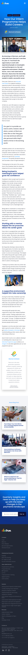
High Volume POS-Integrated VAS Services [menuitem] (12, 603)
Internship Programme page (9, 342)
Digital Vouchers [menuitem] (6, 576)
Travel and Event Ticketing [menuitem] (8, 574)
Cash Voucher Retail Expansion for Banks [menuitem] (11, 599)
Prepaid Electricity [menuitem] (6, 569)
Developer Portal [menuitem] (6, 620)
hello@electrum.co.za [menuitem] (7, 633)
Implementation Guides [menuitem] (7, 612)
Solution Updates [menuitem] (6, 614)
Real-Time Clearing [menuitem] (6, 557)
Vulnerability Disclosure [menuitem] (6, 647)
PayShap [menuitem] (4, 555)
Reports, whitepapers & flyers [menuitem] (9, 616)
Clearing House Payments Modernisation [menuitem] (11, 586)
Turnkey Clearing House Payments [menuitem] (10, 588)
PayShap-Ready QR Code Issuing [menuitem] (9, 592)
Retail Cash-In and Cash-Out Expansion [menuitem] (11, 601)
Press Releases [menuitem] (5, 543)
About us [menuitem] (4, 541)
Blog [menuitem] (3, 618)
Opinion (9, 15)
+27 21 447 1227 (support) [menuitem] (8, 637)
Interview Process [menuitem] (6, 547)
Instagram (4, 344)
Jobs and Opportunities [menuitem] (7, 545)
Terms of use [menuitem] (4, 646)
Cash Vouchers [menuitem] (5, 578)
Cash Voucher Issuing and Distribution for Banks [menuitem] (12, 597)
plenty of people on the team (12, 330)
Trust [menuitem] (3, 540)
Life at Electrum (16, 15)
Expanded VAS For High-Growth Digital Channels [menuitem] (11, 606)
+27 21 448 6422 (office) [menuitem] (7, 635)
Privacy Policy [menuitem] (11, 646)
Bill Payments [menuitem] (5, 570)
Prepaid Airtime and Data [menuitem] (8, 567)
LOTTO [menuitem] (3, 572)
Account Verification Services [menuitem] (9, 561)
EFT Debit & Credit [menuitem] (6, 559)
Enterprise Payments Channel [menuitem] (9, 590)
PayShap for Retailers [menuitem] (7, 594)
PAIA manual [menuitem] (15, 647)
